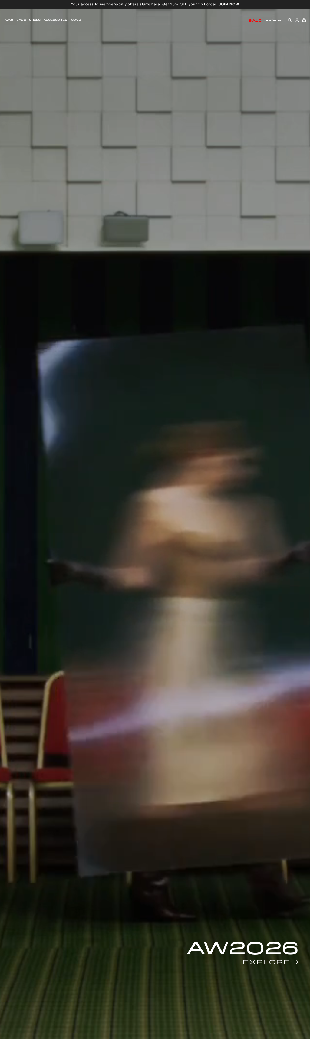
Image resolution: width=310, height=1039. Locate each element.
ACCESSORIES (55, 19)
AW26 (9, 19)
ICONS (75, 19)
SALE (255, 20)
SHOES (35, 19)
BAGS (21, 19)
